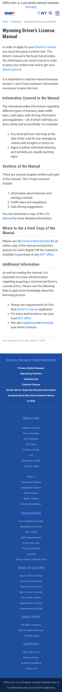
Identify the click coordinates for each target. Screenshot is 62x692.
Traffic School (31, 493)
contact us (31, 668)
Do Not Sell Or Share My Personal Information (31, 389)
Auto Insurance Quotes (31, 521)
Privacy (31, 7)
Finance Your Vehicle (31, 586)
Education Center (31, 460)
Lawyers (31, 553)
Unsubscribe (31, 379)
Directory (31, 617)
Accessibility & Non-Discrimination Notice (31, 395)
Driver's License (31, 449)
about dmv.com (31, 652)
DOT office (47, 254)
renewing (47, 322)
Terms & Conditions (31, 662)
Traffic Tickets (31, 498)
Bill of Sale (31, 532)
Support (31, 644)
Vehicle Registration (31, 503)
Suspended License (31, 487)
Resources (31, 513)
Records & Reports (31, 482)
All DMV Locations (31, 624)
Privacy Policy (31, 657)
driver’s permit (11, 69)
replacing (29, 322)
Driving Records (31, 542)
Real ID (31, 476)
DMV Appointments (31, 537)
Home (5, 21)
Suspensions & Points (31, 608)
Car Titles (31, 444)
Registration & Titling (31, 603)
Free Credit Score (31, 548)
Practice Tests (31, 466)
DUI (31, 455)
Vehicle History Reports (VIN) (31, 559)
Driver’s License (45, 47)
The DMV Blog (31, 635)
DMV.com (31, 418)
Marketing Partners (31, 373)
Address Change (31, 427)
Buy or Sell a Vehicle (31, 575)
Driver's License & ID (31, 581)
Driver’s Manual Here (36, 241)
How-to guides (31, 568)
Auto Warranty (31, 438)
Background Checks (31, 526)
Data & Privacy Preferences (31, 360)
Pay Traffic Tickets (31, 597)
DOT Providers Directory (31, 630)
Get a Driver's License (31, 592)
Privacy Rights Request (31, 368)
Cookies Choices (31, 384)
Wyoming (16, 21)
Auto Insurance (31, 433)
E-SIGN (31, 400)
